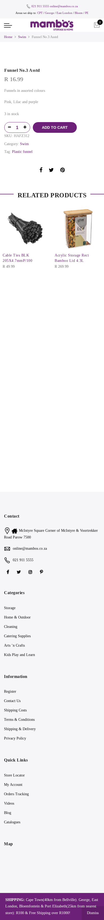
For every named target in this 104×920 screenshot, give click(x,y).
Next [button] (95, 235)
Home (8, 37)
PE (87, 12)
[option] (52, 56)
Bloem (79, 12)
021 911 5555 (40, 6)
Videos (9, 803)
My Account (13, 785)
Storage (9, 608)
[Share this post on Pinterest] (62, 171)
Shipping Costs (15, 710)
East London (65, 12)
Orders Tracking (16, 794)
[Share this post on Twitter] (51, 171)
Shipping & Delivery (20, 729)
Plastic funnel (22, 152)
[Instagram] (31, 571)
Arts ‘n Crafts (14, 645)
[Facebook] (8, 571)
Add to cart (55, 127)
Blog (7, 813)
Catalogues (12, 822)
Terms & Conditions (19, 720)
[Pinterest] (42, 571)
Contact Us (12, 701)
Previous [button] (9, 235)
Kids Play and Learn (19, 655)
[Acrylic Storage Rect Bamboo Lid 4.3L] (78, 228)
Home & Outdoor (17, 617)
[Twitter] (19, 571)
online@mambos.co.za (64, 6)
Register (10, 691)
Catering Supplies (17, 636)
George (49, 12)
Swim (22, 37)
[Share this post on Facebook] (40, 171)
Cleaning (10, 627)
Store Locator (14, 775)
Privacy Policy (15, 738)
